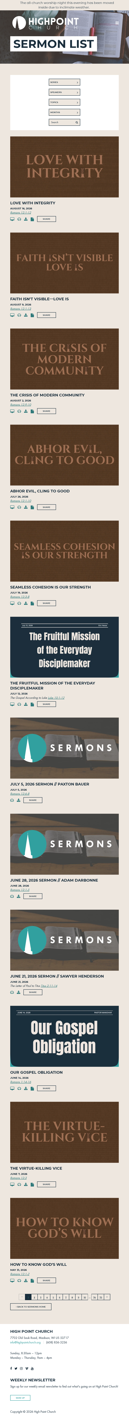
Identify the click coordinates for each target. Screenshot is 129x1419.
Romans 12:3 (18, 1178)
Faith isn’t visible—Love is (39, 299)
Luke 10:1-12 (56, 698)
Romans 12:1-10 (20, 501)
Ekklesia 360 (112, 1411)
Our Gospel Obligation (36, 1072)
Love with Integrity (32, 203)
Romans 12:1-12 (20, 212)
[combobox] (64, 82)
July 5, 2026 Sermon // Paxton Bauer (49, 784)
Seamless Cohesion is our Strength (50, 587)
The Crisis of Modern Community (47, 395)
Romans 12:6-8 (19, 794)
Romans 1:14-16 (20, 1082)
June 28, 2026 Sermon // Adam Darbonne (54, 880)
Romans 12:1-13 (20, 309)
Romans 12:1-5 (19, 890)
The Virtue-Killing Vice (36, 1168)
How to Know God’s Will (38, 1264)
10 (85, 1297)
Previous (22, 1297)
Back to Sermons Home (31, 1306)
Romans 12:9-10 (20, 405)
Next (107, 1297)
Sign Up (20, 1398)
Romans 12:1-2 (19, 1274)
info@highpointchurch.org (25, 1342)
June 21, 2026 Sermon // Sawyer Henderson (57, 976)
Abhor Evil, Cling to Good (40, 491)
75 (101, 1297)
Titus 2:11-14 (49, 986)
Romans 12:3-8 (19, 597)
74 (94, 1297)
